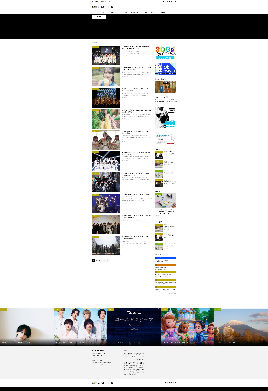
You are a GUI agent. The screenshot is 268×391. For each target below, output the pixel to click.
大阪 (142, 365)
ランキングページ (171, 293)
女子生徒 (127, 367)
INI (133, 353)
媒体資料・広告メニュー (97, 360)
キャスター (153, 12)
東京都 (125, 372)
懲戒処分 (130, 369)
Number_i (138, 353)
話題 (126, 12)
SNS (129, 354)
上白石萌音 (134, 359)
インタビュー (135, 357)
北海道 (137, 365)
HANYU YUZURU (128, 353)
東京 (143, 369)
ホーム (104, 12)
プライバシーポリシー (97, 355)
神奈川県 (128, 372)
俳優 (127, 365)
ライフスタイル (134, 12)
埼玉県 (140, 365)
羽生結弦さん (138, 372)
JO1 (134, 353)
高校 (135, 374)
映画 (141, 369)
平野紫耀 (140, 367)
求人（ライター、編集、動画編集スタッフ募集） (103, 362)
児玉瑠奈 (130, 365)
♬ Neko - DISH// (165, 102)
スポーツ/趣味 (144, 12)
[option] (27, 327)
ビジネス (112, 12)
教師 (134, 370)
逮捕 (128, 374)
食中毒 (131, 374)
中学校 (141, 363)
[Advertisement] (134, 29)
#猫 (160, 102)
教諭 (138, 370)
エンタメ (119, 12)
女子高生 (132, 367)
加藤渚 (133, 365)
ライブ (130, 359)
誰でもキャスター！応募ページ (99, 365)
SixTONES (142, 353)
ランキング (162, 12)
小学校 (136, 367)
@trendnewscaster (159, 99)
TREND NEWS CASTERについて (99, 353)
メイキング (127, 359)
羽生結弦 (132, 372)
